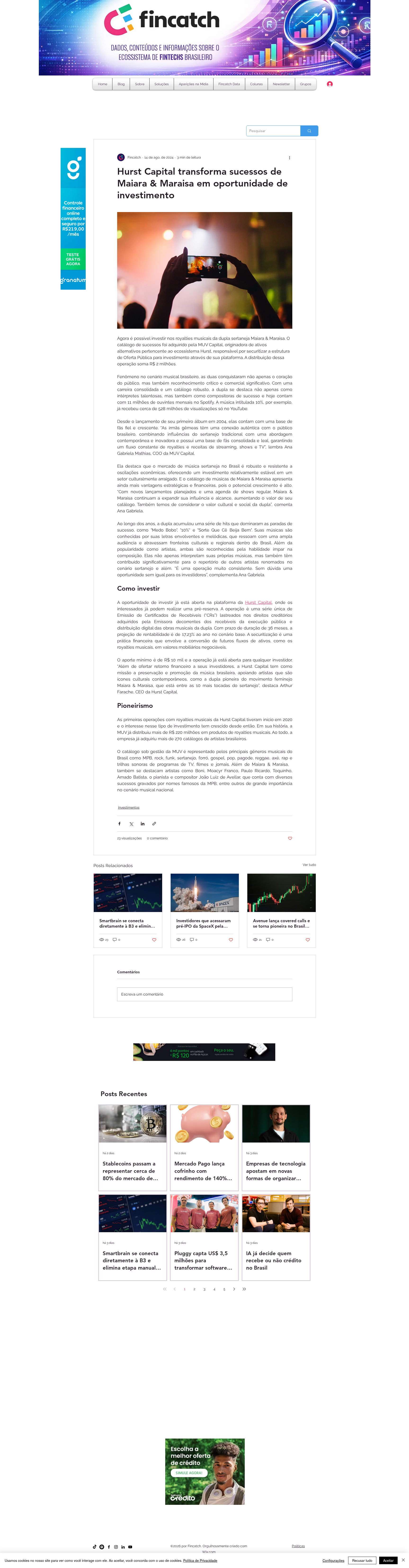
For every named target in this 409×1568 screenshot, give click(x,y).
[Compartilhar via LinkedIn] (142, 823)
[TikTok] (94, 1547)
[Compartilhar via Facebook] (119, 823)
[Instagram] (116, 1547)
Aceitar (388, 1560)
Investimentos (128, 807)
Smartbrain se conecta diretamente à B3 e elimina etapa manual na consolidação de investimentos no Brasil (126, 923)
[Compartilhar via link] (154, 823)
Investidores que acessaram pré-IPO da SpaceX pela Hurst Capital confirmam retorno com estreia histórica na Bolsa (203, 923)
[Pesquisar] (309, 131)
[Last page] (244, 1289)
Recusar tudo (362, 1560)
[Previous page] (174, 1289)
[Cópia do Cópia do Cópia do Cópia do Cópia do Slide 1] (213, 1514)
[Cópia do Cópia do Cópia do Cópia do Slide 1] (209, 1514)
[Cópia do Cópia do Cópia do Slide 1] (204, 1514)
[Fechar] (403, 1560)
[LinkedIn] (123, 1547)
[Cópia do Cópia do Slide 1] (200, 1514)
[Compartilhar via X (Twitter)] (131, 823)
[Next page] (234, 1289)
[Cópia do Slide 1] (192, 1514)
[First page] (164, 1289)
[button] (256, 84)
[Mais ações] (289, 157)
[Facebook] (109, 1547)
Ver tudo (309, 865)
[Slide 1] (187, 1514)
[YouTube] (130, 1547)
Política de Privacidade (200, 1560)
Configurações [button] (333, 1560)
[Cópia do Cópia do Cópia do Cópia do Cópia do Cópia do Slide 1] (217, 1514)
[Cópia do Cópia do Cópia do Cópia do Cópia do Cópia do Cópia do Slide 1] (221, 1514)
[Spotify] (101, 1547)
